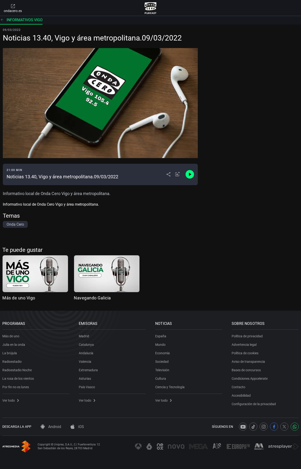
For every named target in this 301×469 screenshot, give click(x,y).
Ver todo (8, 400)
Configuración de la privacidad (254, 404)
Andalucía (86, 353)
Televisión (162, 370)
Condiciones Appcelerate (250, 378)
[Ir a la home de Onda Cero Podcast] (150, 8)
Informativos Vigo (25, 20)
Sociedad (162, 361)
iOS (80, 426)
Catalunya (86, 345)
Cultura (160, 378)
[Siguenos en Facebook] (274, 427)
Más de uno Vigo (18, 297)
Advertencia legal (244, 345)
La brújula (9, 353)
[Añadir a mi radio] (177, 174)
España (160, 336)
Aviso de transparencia (248, 361)
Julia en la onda (13, 345)
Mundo (160, 345)
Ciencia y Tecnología (170, 387)
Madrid (84, 336)
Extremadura (88, 370)
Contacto (238, 387)
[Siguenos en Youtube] (243, 427)
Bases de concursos (246, 370)
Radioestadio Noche (17, 370)
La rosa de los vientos (18, 378)
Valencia (85, 361)
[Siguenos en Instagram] (264, 427)
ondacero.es (13, 11)
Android (54, 426)
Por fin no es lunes (15, 387)
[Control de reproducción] (190, 174)
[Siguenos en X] (284, 427)
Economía (162, 353)
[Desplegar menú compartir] (168, 174)
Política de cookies (245, 353)
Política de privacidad (247, 336)
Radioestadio (12, 361)
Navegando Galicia (92, 297)
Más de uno (10, 336)
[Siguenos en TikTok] (253, 427)
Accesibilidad (241, 395)
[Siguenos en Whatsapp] (295, 427)
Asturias (85, 378)
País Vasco (87, 387)
